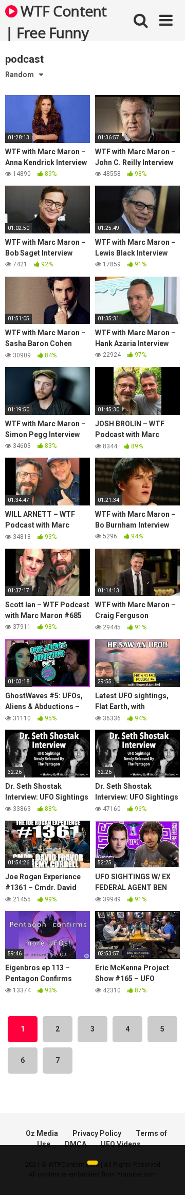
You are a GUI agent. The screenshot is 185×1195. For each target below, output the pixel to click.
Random (19, 74)
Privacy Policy (96, 1133)
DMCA (75, 1144)
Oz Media (42, 1133)
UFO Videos (121, 1144)
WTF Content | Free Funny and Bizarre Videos (56, 21)
